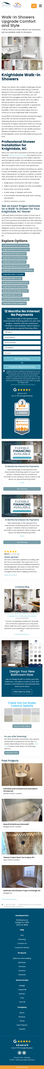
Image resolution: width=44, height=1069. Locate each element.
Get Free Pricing (22, 1067)
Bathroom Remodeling (22, 958)
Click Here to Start (22, 691)
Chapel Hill (22, 989)
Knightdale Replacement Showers (15, 266)
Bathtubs (22, 962)
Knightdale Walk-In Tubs (12, 278)
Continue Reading (21, 634)
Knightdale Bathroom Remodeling (15, 245)
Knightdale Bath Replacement (14, 254)
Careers (22, 1029)
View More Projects (9, 899)
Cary (22, 998)
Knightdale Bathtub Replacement (15, 283)
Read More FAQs (12, 753)
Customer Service (22, 947)
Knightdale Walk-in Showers (13, 274)
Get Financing (22, 489)
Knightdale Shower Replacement (15, 291)
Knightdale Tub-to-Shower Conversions (18, 270)
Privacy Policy (30, 384)
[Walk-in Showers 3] (8, 65)
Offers (22, 1021)
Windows (22, 975)
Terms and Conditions (18, 384)
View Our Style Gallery (22, 726)
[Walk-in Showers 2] (35, 65)
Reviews (22, 1017)
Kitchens (22, 970)
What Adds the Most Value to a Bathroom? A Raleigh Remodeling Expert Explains (22, 614)
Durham (22, 994)
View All (22, 1002)
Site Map (27, 1057)
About (22, 1013)
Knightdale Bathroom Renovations (15, 250)
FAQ (22, 935)
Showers (22, 966)
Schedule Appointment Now (22, 367)
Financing (22, 939)
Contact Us (22, 943)
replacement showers (17, 155)
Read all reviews (10, 575)
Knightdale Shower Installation (14, 303)
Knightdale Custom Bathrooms (14, 258)
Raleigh (22, 985)
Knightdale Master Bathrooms (14, 262)
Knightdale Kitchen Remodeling (14, 287)
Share (22, 482)
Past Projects (22, 1025)
